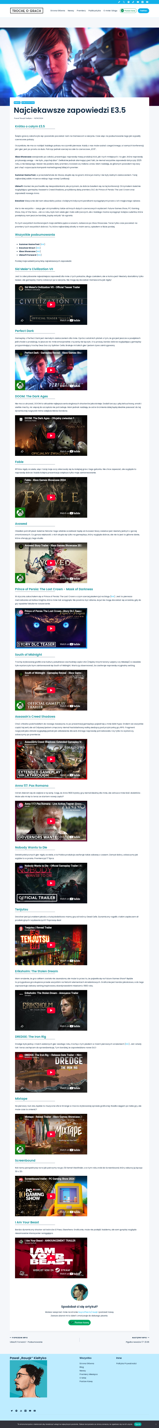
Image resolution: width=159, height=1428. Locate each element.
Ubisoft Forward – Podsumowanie (26, 1340)
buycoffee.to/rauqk (88, 1312)
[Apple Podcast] (142, 2)
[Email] (147, 2)
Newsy (71, 10)
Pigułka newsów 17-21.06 (137, 1340)
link (42, 244)
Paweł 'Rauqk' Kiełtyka (23, 118)
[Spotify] (129, 2)
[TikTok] (133, 2)
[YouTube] (138, 2)
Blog (82, 1367)
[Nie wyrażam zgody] (156, 1424)
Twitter (143, 10)
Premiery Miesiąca (89, 1374)
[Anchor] (21, 1411)
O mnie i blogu (110, 10)
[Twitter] (124, 2)
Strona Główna (57, 10)
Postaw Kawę (86, 1381)
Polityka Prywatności (126, 1363)
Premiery (81, 10)
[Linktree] (119, 2)
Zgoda (137, 1424)
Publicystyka (94, 10)
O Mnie (83, 1377)
